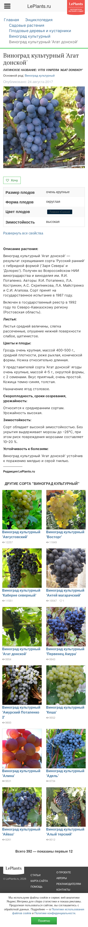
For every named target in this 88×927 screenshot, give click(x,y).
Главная (11, 20)
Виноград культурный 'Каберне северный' (21, 593)
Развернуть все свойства (23, 233)
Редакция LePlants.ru (19, 471)
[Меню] (7, 6)
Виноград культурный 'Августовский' (21, 534)
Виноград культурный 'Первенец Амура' (65, 651)
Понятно (44, 921)
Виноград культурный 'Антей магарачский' (65, 593)
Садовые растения (26, 25)
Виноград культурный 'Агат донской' (21, 651)
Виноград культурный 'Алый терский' (65, 832)
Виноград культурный (29, 36)
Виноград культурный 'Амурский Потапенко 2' (21, 712)
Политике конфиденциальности (54, 913)
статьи (36, 875)
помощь (37, 886)
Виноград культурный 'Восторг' (65, 534)
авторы (61, 878)
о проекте (63, 872)
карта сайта (39, 881)
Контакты (63, 889)
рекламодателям (68, 884)
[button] (44, 127)
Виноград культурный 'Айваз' (21, 832)
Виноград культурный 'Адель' (65, 773)
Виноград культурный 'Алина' (21, 773)
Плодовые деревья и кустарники (40, 30)
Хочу (14, 180)
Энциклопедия (39, 20)
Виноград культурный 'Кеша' (65, 710)
